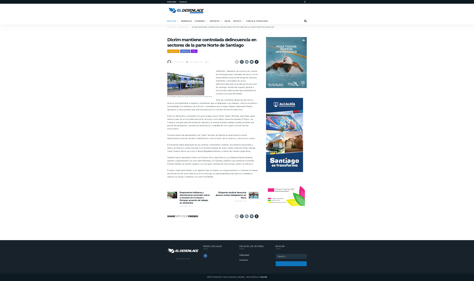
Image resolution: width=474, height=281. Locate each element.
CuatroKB (263, 277)
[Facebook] (305, 2)
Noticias (185, 51)
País (194, 51)
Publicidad (244, 255)
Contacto (243, 260)
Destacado (173, 51)
